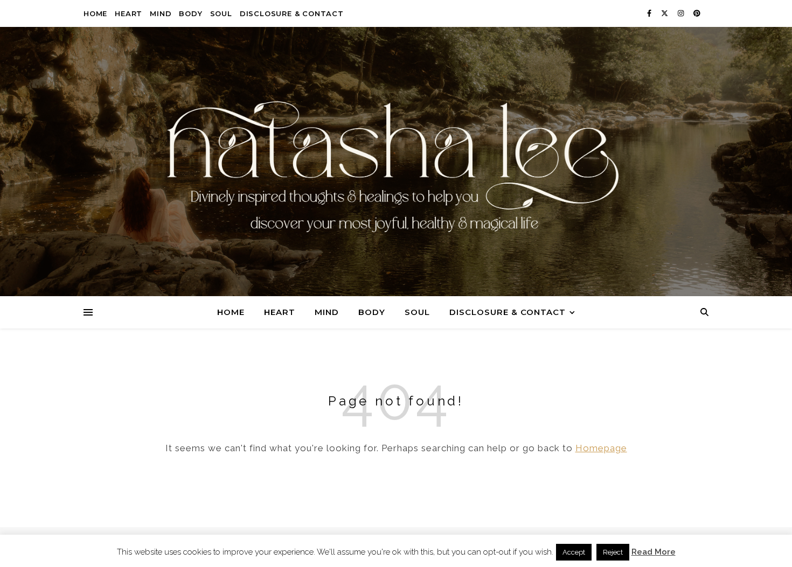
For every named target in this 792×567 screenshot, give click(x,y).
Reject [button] (613, 552)
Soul (221, 13)
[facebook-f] (650, 13)
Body (190, 13)
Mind (160, 13)
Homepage (601, 448)
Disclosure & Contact (292, 13)
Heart (128, 13)
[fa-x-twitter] (665, 13)
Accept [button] (573, 552)
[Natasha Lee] (396, 167)
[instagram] (681, 13)
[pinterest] (696, 13)
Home (95, 13)
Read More (653, 552)
